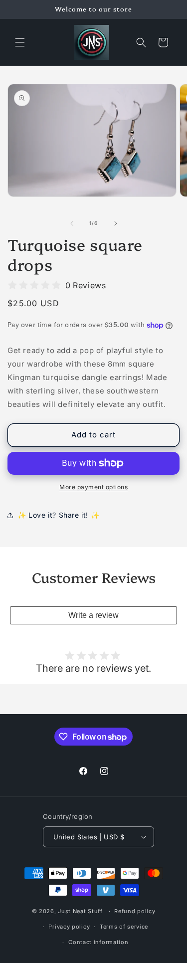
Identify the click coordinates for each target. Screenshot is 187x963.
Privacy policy (69, 926)
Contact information (98, 942)
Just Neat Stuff (80, 911)
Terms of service (124, 926)
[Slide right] (116, 223)
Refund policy (134, 911)
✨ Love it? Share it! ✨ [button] (58, 515)
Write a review (93, 615)
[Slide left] (72, 223)
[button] (20, 42)
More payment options (93, 487)
